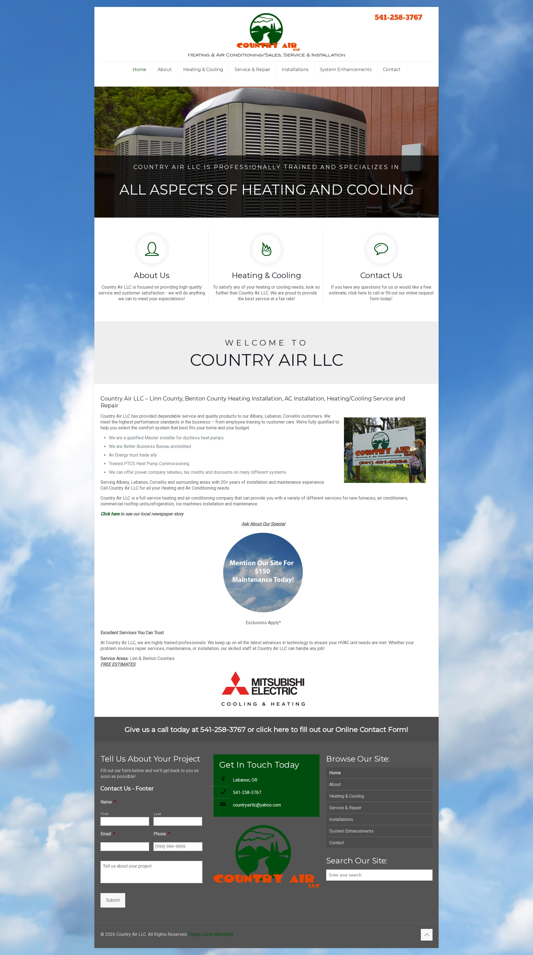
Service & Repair (345, 807)
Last (158, 814)
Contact (336, 842)
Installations (341, 819)
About (335, 784)
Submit (113, 900)
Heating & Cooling (346, 796)
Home (335, 772)
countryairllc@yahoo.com (257, 805)
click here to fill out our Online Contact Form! (332, 729)
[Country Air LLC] (266, 34)
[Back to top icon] (427, 935)
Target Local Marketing (210, 934)
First (105, 814)
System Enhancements (351, 831)
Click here (109, 513)
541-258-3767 (247, 792)
